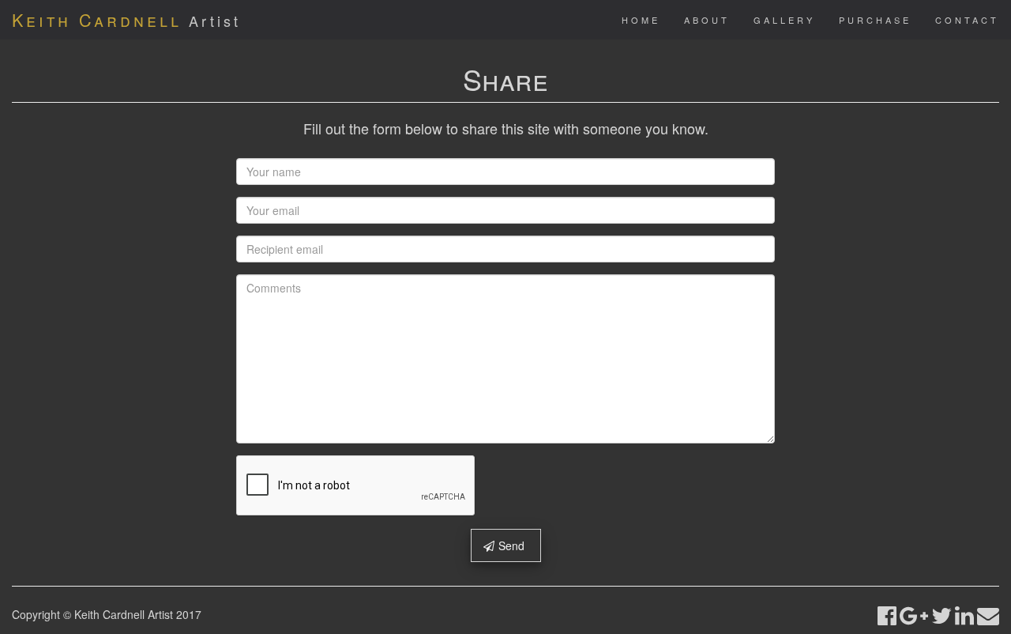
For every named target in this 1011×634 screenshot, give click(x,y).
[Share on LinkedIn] (964, 614)
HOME (641, 19)
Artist (126, 19)
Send (511, 545)
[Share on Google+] (914, 614)
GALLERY (784, 19)
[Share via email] (988, 614)
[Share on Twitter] (941, 614)
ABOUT (707, 19)
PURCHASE (875, 19)
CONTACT (967, 19)
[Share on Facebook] (887, 614)
